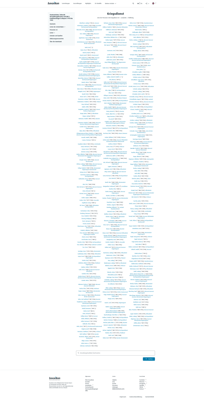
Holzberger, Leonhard (111, 34)
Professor (85, 111)
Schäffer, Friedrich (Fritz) (135, 58)
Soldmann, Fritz (137, 145)
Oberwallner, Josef (112, 274)
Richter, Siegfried (107, 330)
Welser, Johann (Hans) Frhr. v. (137, 274)
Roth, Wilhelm (137, 37)
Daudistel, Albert (82, 144)
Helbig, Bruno (84, 316)
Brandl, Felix (85, 94)
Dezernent (118, 233)
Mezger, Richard (108, 235)
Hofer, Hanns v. (85, 343)
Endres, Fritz (83, 200)
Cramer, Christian (86, 140)
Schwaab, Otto (132, 127)
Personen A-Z (54, 30)
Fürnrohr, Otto (80, 242)
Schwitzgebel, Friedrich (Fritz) (137, 135)
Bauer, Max (83, 50)
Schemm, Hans (135, 65)
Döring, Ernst (83, 172)
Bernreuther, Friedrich (82, 66)
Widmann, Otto (134, 286)
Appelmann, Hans (83, 38)
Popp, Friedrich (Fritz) (109, 294)
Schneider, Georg (133, 96)
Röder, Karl (105, 338)
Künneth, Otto (111, 130)
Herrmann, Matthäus (83, 331)
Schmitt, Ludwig (137, 89)
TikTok (141, 387)
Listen (51, 33)
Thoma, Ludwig (134, 208)
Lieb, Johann (106, 151)
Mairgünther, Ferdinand (109, 186)
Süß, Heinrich (134, 197)
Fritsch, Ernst (85, 237)
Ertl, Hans (82, 205)
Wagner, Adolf (132, 261)
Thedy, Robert (138, 206)
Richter (97, 38)
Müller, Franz (111, 244)
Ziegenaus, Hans (135, 319)
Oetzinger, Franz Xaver (112, 277)
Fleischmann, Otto (82, 226)
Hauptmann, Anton (81, 301)
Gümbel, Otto (85, 273)
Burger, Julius (83, 113)
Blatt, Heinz (80, 89)
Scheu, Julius (139, 69)
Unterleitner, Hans (136, 228)
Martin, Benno (109, 191)
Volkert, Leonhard (132, 247)
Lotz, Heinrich (112, 178)
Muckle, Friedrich (110, 242)
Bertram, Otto (81, 70)
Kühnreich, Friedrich (111, 125)
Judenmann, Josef (111, 59)
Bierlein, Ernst (80, 85)
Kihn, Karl (111, 93)
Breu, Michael (85, 104)
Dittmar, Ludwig (80, 164)
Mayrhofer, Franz (111, 202)
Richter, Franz (111, 327)
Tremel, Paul (132, 216)
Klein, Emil (106, 98)
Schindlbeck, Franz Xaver (137, 79)
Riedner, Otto (108, 332)
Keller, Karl (106, 82)
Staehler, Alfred (135, 152)
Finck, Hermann (86, 221)
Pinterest (141, 382)
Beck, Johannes (83, 57)
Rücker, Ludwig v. (133, 40)
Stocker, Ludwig (137, 168)
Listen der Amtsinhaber (57, 27)
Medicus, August (111, 204)
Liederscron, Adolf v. (111, 155)
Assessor (96, 23)
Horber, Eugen (109, 40)
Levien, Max (109, 146)
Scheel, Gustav (136, 63)
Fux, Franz (85, 247)
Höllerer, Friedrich (107, 27)
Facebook (142, 380)
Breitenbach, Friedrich (83, 101)
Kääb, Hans (105, 67)
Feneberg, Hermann (85, 213)
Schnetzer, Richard (133, 101)
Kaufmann (94, 244)
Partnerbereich (89, 387)
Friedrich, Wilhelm (85, 230)
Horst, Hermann (108, 42)
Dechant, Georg (85, 151)
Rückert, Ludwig (137, 44)
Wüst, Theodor (132, 309)
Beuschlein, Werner (83, 78)
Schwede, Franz (134, 131)
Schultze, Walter (134, 122)
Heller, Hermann (85, 321)
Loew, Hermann (107, 175)
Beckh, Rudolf (82, 62)
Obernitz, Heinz (111, 272)
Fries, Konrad (83, 233)
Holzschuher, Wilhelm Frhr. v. (111, 37)
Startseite (52, 24)
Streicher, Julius (135, 178)
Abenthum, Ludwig (84, 23)
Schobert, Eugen (137, 104)
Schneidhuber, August (134, 99)
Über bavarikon (89, 380)
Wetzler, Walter (134, 283)
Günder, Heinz (85, 280)
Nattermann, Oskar (111, 255)
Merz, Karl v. (106, 224)
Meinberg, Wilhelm (111, 207)
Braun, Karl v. (83, 96)
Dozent (98, 109)
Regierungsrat (89, 35)
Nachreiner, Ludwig (108, 252)
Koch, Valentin (107, 103)
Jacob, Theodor (111, 54)
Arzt (149, 63)
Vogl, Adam (138, 244)
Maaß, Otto (108, 182)
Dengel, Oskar (82, 160)
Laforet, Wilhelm (109, 137)
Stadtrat (93, 234)
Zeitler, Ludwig (133, 316)
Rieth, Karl (111, 335)
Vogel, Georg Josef (134, 236)
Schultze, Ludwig (134, 120)
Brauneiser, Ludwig (83, 99)
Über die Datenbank (56, 41)
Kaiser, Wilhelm (107, 74)
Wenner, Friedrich (134, 279)
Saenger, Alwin (133, 54)
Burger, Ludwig (86, 116)
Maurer (99, 89)
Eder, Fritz (85, 184)
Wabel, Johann (138, 253)
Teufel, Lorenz (132, 203)
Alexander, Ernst (80, 29)
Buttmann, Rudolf (83, 118)
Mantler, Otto (112, 189)
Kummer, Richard (107, 128)
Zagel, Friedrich (134, 313)
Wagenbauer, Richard (137, 258)
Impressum (123, 397)
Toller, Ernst (134, 211)
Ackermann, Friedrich (82, 25)
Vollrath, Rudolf (135, 249)
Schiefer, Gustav (137, 77)
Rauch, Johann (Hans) (111, 310)
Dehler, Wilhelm (80, 154)
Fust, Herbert (80, 244)
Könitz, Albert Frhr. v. (111, 114)
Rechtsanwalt (84, 27)
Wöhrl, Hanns (137, 304)
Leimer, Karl (106, 140)
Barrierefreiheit (149, 397)
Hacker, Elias (82, 288)
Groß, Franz (82, 269)
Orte (113, 382)
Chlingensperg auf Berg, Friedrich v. (85, 133)
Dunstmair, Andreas (85, 174)
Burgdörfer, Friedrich (83, 109)
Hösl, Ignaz (107, 45)
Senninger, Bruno (137, 139)
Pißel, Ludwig (109, 288)
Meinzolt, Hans (111, 211)
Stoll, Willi (137, 173)
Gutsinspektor (150, 159)
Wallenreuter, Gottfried (137, 263)
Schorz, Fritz (133, 107)
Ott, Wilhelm (111, 284)
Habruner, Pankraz (82, 284)
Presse (87, 383)
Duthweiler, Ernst (83, 178)
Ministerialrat (82, 75)
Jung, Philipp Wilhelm (110, 62)
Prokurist (98, 101)
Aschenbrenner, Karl (82, 42)
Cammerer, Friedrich (83, 122)
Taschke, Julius (137, 201)
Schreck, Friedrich (134, 109)
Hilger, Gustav (85, 340)
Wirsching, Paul (132, 291)
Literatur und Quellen (56, 36)
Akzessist (95, 29)
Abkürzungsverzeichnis (57, 38)
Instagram (142, 383)
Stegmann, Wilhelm (134, 159)
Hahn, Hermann (82, 295)
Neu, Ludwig (111, 260)
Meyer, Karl (105, 233)
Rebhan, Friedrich (106, 317)
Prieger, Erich (111, 298)
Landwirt (99, 244)
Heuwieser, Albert (83, 336)
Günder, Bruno (81, 276)
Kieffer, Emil (106, 86)
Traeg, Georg (137, 213)
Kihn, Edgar (108, 90)
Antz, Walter (83, 33)
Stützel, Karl (131, 193)
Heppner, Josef (85, 329)
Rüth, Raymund (134, 46)
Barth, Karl (87, 47)
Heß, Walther (83, 334)
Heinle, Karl (86, 311)
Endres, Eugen (85, 197)
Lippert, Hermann (112, 166)
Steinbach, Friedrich (138, 161)
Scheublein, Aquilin (137, 72)
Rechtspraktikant (93, 27)
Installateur (124, 186)
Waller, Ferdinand (133, 266)
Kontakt (87, 382)
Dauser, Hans (85, 149)
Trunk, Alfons (133, 220)
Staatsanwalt (89, 39)
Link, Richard (106, 162)
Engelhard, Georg (86, 202)
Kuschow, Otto (106, 133)
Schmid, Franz (136, 83)
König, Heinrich (110, 111)
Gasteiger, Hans (82, 251)
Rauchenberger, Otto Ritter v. (111, 315)
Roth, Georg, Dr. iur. (134, 34)
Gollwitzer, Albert (82, 263)
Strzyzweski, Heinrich (137, 183)
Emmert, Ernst (83, 193)
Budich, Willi (85, 107)
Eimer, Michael (86, 191)
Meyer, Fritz (109, 229)
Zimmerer (124, 133)
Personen (115, 385)
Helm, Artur (79, 326)
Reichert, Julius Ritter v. (109, 322)
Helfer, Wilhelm (85, 318)
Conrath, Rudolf (85, 137)
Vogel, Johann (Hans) (137, 241)
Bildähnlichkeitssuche (118, 389)
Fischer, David (86, 223)
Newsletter (88, 385)
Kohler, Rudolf (107, 107)
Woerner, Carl (137, 299)
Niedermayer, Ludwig (109, 263)
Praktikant (97, 263)
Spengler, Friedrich (134, 148)
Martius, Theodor (106, 198)
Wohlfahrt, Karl (137, 302)
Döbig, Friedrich (82, 168)
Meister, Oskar (109, 216)
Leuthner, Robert (112, 144)
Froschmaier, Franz (86, 239)
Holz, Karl (111, 32)
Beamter (97, 118)
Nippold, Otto (111, 268)
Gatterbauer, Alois (82, 253)
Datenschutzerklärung (135, 397)
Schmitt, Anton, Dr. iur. (134, 86)
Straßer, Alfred (137, 176)
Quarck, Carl (108, 302)
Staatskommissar (115, 209)
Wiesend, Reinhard (134, 288)
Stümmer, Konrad (134, 186)
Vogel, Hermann (138, 239)
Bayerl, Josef (83, 55)
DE (138, 3)
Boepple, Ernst (81, 91)
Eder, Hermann (80, 187)
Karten (114, 383)
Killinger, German (108, 95)
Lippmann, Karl (108, 169)
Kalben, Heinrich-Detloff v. (113, 77)
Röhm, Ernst (133, 23)
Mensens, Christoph (109, 220)
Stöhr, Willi (137, 171)
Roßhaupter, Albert (137, 32)
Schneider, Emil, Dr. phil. (138, 94)
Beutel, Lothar (85, 82)
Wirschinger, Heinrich (134, 295)
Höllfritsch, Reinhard (111, 29)
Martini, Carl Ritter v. (111, 195)
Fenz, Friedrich (85, 216)
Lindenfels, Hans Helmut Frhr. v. (111, 158)
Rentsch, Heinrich (108, 325)
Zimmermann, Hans (138, 325)
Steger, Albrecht (137, 156)
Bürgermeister (122, 62)
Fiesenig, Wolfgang (86, 218)
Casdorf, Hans (83, 126)
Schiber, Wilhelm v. (137, 74)
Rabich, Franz (109, 306)
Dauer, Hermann (85, 146)
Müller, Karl (108, 247)
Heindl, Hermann (86, 308)
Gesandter (98, 25)
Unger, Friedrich (133, 226)
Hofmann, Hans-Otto (109, 23)
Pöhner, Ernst (106, 292)
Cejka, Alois (82, 131)
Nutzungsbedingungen (91, 389)
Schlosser (98, 331)
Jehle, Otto (109, 57)
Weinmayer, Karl (134, 269)
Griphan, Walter (85, 267)
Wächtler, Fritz (135, 256)
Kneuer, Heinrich (107, 100)
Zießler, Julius (137, 323)
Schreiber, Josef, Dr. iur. (137, 113)
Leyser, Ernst (111, 149)
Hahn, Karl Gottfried (83, 299)
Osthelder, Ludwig (108, 280)
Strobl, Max (137, 181)
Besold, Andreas (83, 74)
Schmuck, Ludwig (137, 91)
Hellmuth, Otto (86, 324)
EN (141, 3)
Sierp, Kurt (132, 141)
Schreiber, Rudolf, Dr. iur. (135, 116)
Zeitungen (115, 387)
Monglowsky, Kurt (111, 239)
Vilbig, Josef (134, 232)
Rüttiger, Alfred (137, 50)
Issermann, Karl (111, 50)
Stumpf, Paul (134, 190)
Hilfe (86, 390)
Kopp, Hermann (111, 116)
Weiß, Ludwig (137, 271)
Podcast (141, 389)
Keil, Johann (112, 79)
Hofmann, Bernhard (85, 346)
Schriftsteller (97, 144)
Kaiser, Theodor (112, 72)
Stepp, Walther (133, 164)
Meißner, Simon (108, 214)
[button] (111, 3)
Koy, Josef (111, 119)
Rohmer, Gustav (132, 25)
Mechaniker (122, 121)
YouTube (141, 385)
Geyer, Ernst (81, 256)
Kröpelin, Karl (108, 121)
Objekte (114, 380)
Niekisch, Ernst (109, 265)
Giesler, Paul (85, 260)
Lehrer (125, 74)
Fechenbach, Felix (85, 211)
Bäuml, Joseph (86, 52)
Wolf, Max (138, 307)
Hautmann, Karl (85, 306)
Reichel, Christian (108, 320)
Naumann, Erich (109, 258)
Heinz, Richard (86, 313)
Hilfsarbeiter (98, 42)
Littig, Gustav (107, 171)
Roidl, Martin (138, 29)
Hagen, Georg (81, 291)
